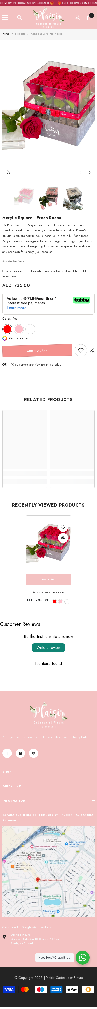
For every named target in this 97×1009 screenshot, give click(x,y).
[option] (48, 110)
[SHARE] (91, 350)
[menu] (5, 17)
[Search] (20, 17)
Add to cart (37, 351)
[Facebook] (7, 753)
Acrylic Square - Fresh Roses (48, 592)
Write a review (48, 647)
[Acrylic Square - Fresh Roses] (48, 545)
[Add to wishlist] (63, 527)
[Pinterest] (33, 753)
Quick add (49, 579)
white (66, 601)
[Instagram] (20, 753)
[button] (80, 172)
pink (60, 601)
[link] (81, 350)
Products (20, 34)
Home (5, 34)
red (54, 601)
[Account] (77, 17)
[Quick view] (63, 538)
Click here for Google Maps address (26, 927)
